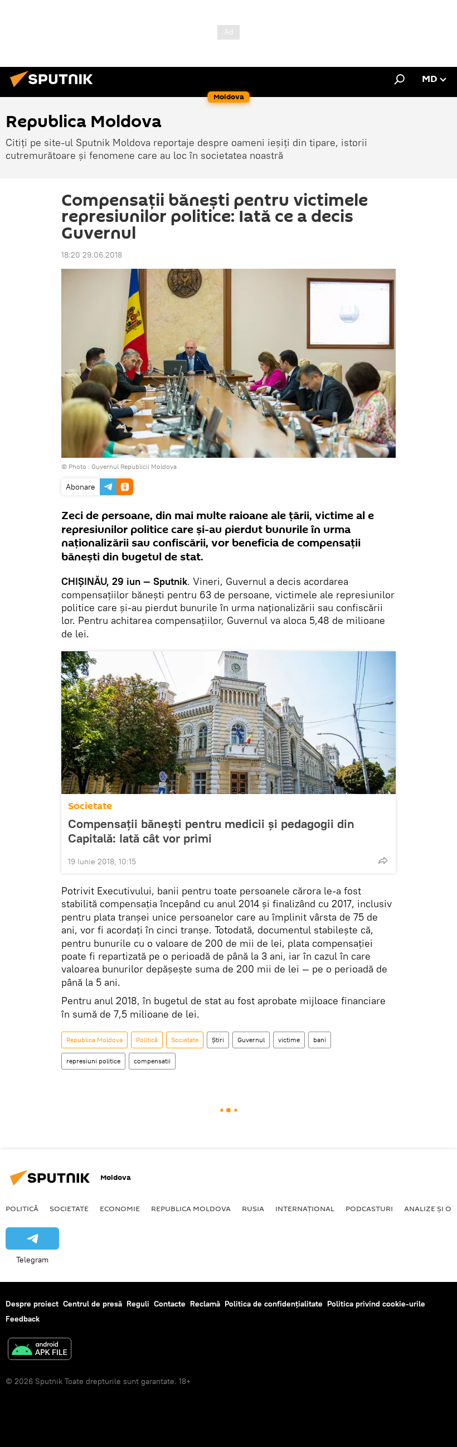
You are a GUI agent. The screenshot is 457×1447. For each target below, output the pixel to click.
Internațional (304, 1208)
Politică (147, 1039)
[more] (383, 860)
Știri (218, 1039)
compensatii (152, 1061)
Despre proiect (32, 1304)
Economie (120, 1208)
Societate (90, 806)
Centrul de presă (92, 1304)
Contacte (170, 1304)
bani (319, 1039)
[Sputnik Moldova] (55, 89)
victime (289, 1039)
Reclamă (205, 1304)
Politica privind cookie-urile (376, 1304)
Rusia (253, 1208)
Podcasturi (369, 1208)
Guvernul (251, 1039)
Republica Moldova (94, 1039)
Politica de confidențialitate (274, 1304)
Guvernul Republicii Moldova (134, 466)
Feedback (23, 1319)
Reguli (138, 1304)
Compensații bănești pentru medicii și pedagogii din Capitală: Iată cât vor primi (211, 830)
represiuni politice (93, 1061)
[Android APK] (39, 1350)
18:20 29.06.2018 (91, 255)
